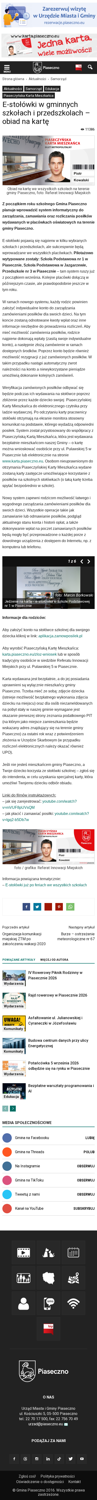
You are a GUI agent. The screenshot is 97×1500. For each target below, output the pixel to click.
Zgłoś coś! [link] (27, 1476)
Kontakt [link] (74, 1482)
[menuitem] (12, 89)
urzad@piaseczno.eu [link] (45, 1424)
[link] (6, 67)
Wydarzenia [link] (14, 983)
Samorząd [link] (34, 89)
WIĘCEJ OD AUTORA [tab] (54, 959)
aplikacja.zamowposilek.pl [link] (60, 636)
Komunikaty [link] (13, 1029)
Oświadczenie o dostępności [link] (40, 1482)
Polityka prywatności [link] (57, 1476)
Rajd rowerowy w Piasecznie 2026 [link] (57, 995)
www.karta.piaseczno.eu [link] (22, 461)
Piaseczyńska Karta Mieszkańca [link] (28, 96)
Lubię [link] (90, 1138)
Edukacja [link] (52, 89)
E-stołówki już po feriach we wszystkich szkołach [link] (46, 885)
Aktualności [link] (13, 89)
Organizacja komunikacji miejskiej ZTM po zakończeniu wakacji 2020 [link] (24, 939)
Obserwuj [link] (86, 1166)
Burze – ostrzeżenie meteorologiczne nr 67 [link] (76, 936)
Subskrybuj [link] (84, 1208)
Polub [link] (89, 1152)
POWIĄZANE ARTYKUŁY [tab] (18, 959)
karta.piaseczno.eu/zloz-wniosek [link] (29, 654)
